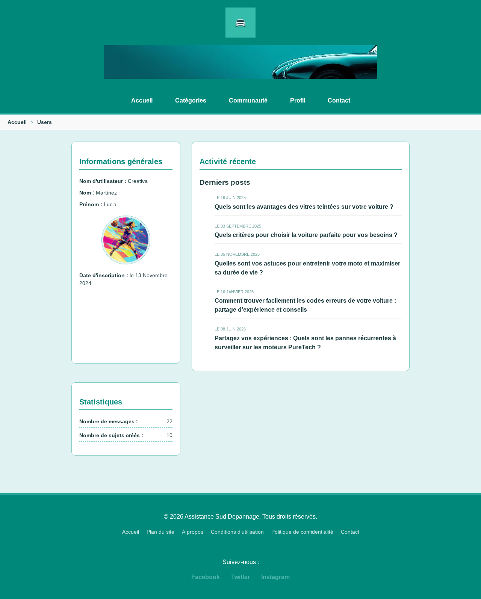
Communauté (248, 100)
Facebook (205, 577)
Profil (297, 100)
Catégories (190, 100)
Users (44, 122)
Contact (339, 100)
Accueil (142, 100)
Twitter (240, 577)
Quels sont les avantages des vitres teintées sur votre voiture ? (304, 207)
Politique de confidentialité (302, 532)
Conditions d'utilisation (237, 532)
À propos (192, 532)
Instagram (275, 577)
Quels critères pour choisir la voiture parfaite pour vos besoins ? (306, 235)
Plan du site (160, 532)
